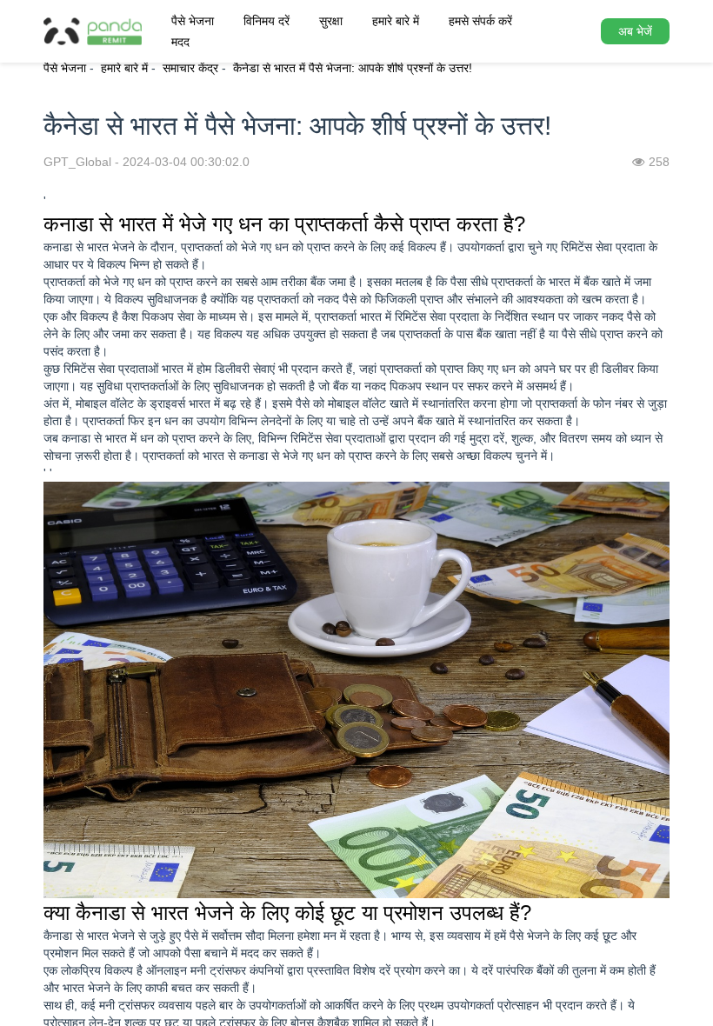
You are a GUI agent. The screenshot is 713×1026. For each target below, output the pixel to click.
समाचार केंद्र (190, 68)
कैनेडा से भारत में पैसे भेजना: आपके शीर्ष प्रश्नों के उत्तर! (352, 68)
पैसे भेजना (192, 21)
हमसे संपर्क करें (480, 21)
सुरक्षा (331, 21)
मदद (180, 42)
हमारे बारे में (395, 21)
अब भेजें (635, 31)
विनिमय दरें (266, 21)
